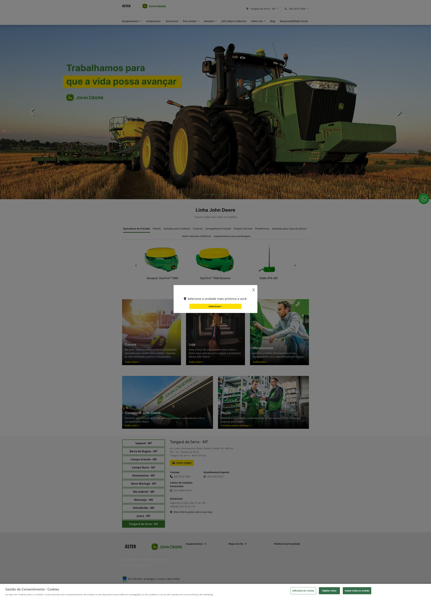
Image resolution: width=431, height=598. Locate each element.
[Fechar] (425, 590)
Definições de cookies (303, 590)
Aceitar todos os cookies (357, 590)
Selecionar (215, 306)
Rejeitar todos (329, 590)
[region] (215, 591)
